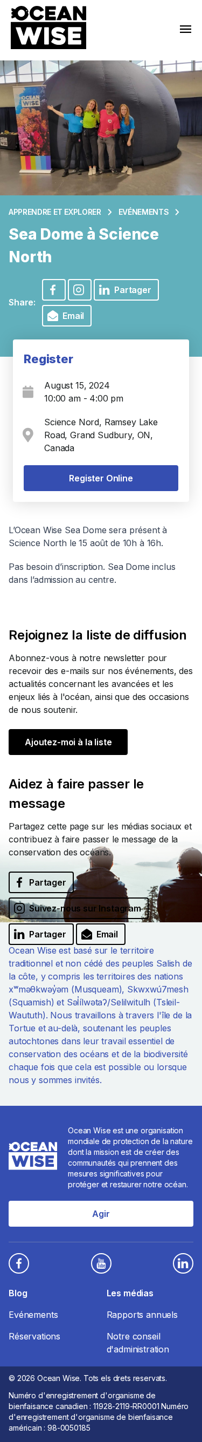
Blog (18, 1293)
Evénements (144, 211)
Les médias (130, 1293)
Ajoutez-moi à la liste (68, 742)
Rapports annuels (142, 1314)
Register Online (101, 478)
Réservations (34, 1336)
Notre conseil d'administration (138, 1343)
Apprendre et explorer (55, 211)
